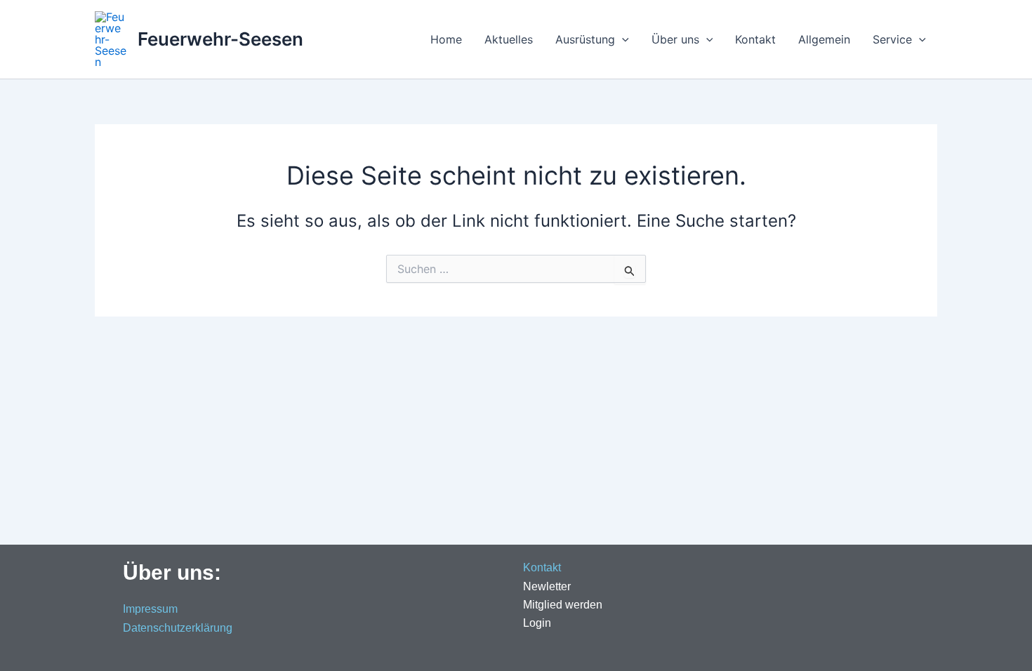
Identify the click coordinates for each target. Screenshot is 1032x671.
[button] (622, 39)
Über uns (675, 39)
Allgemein (824, 39)
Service (892, 39)
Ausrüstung (585, 39)
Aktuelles (508, 39)
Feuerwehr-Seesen (220, 39)
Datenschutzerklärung (177, 628)
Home (446, 39)
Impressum (150, 609)
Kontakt (755, 39)
